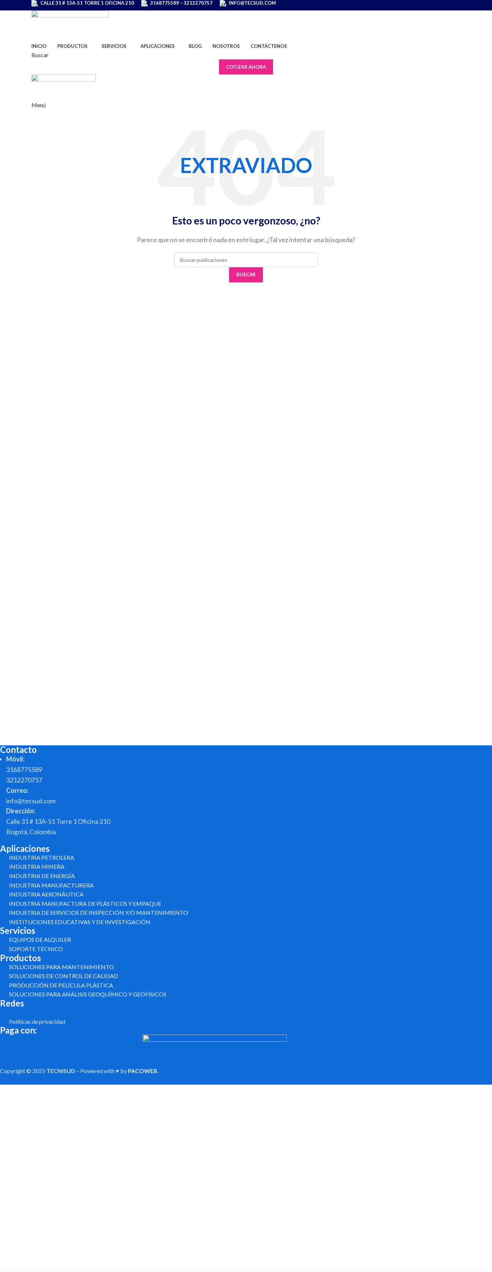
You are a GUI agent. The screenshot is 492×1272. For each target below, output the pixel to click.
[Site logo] (70, 24)
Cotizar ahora (246, 67)
